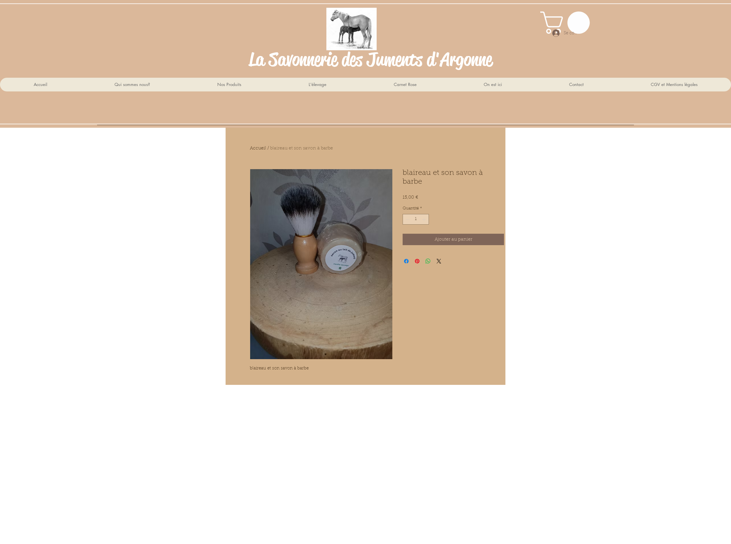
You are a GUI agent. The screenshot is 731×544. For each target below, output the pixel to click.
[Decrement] (407, 219)
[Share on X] (438, 261)
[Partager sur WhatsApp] (428, 261)
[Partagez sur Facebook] (406, 261)
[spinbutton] (416, 219)
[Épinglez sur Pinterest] (417, 261)
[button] (567, 22)
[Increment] (424, 219)
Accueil (258, 148)
